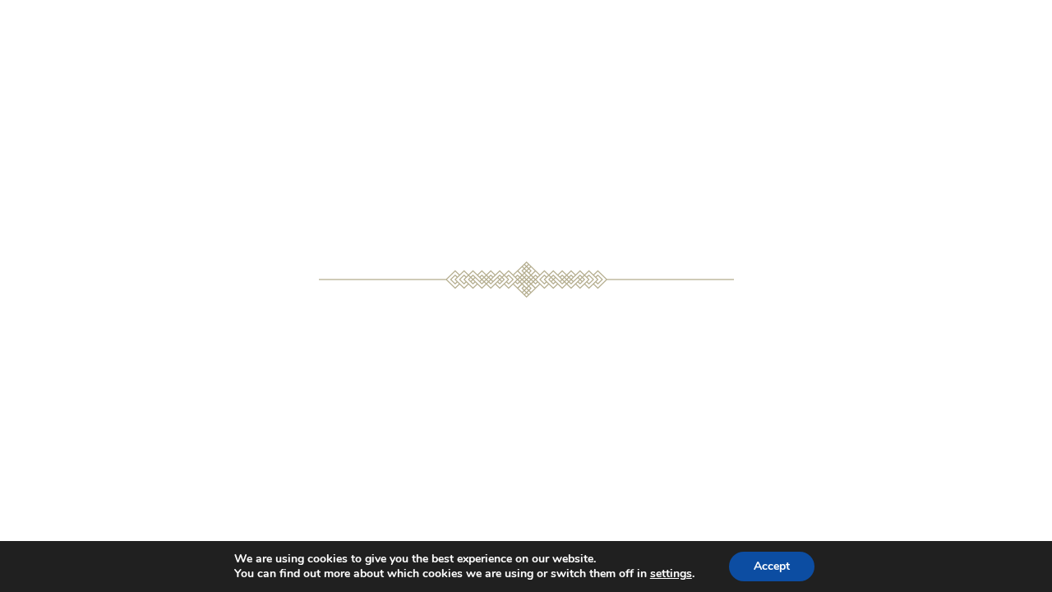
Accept (772, 566)
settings (671, 574)
